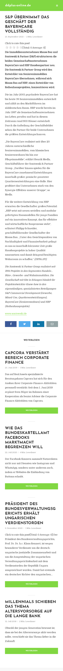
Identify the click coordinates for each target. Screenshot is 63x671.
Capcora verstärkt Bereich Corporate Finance (27, 358)
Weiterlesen (32, 410)
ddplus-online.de (18, 5)
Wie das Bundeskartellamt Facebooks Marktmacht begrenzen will (27, 437)
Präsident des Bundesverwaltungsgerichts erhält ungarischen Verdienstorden (30, 513)
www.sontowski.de (16, 313)
